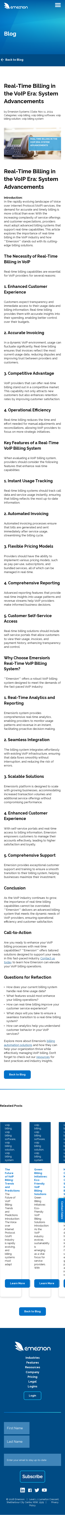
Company (32, 1372)
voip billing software (43, 115)
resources (43, 1057)
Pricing (32, 1376)
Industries (33, 1357)
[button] (58, 6)
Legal (32, 1381)
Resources (32, 1367)
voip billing (24, 115)
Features (32, 1362)
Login (32, 1395)
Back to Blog (14, 59)
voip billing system (33, 118)
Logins (32, 1386)
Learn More (17, 1283)
